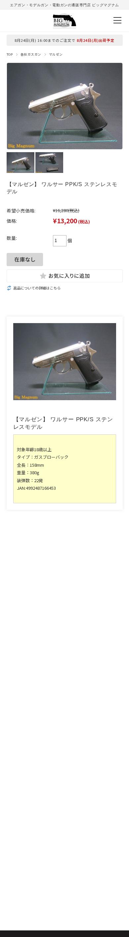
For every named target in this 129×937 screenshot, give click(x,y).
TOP (10, 54)
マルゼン (56, 54)
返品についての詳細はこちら (37, 287)
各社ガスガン (31, 54)
